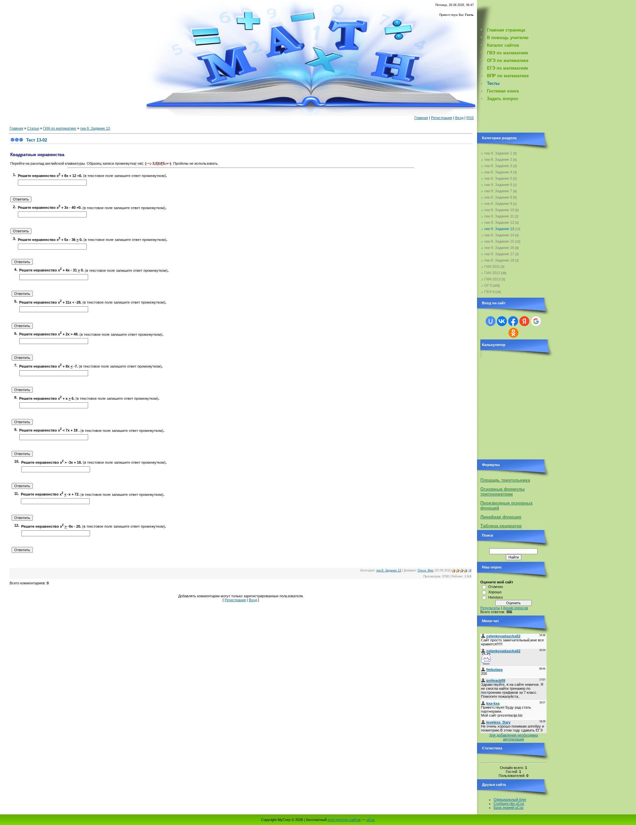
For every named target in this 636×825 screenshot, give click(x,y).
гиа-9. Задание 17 (499, 254)
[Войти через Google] (536, 321)
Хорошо (495, 592)
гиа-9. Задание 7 (498, 191)
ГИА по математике (59, 128)
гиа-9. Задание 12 (499, 222)
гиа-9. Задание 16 (499, 248)
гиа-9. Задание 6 (498, 185)
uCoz (370, 820)
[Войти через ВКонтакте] (502, 321)
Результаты (490, 608)
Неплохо (495, 597)
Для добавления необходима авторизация (513, 737)
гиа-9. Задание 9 (498, 204)
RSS (470, 118)
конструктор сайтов (344, 820)
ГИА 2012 (492, 273)
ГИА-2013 (492, 279)
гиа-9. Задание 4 (498, 172)
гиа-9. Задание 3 (498, 166)
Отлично (495, 587)
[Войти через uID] (491, 321)
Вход (459, 118)
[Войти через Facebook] (513, 321)
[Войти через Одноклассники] (513, 333)
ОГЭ (488, 285)
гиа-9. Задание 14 (499, 235)
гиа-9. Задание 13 (95, 128)
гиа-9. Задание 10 (499, 210)
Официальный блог (510, 799)
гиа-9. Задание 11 (499, 216)
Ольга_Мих (426, 570)
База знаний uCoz (509, 807)
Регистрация (441, 118)
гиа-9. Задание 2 (498, 159)
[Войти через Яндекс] (524, 321)
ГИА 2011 (492, 266)
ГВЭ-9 (489, 292)
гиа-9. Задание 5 (498, 178)
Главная (421, 118)
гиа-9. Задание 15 (499, 241)
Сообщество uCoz (509, 803)
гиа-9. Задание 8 (498, 197)
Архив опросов (515, 608)
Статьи (33, 128)
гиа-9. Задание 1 (498, 153)
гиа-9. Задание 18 (499, 260)
